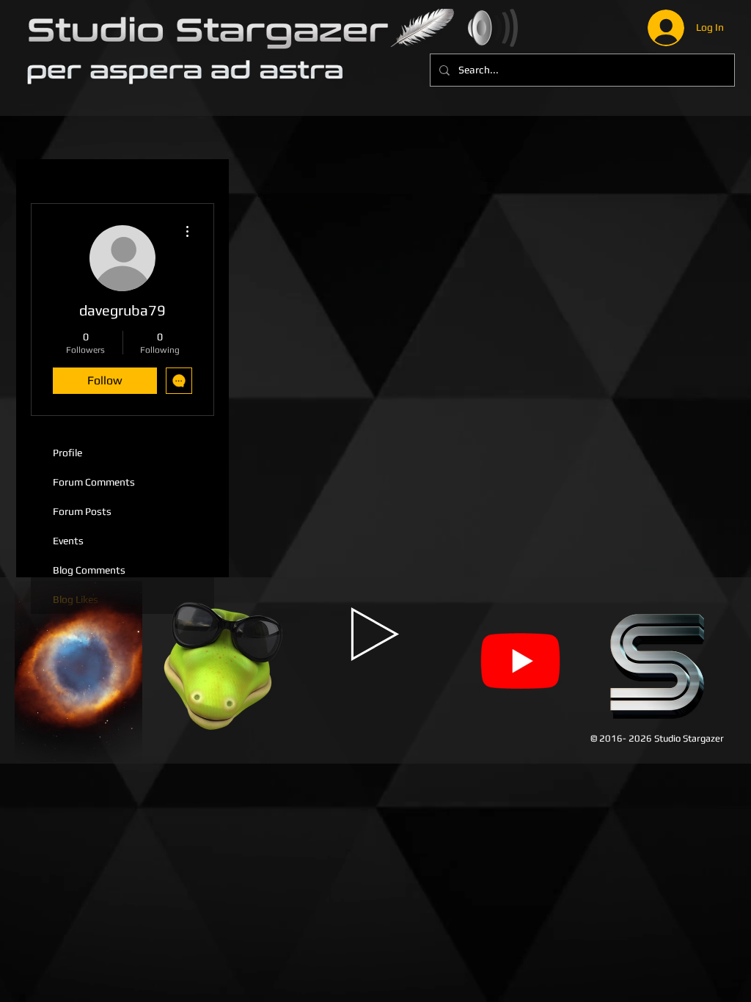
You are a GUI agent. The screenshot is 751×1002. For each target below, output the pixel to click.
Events (68, 540)
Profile (67, 452)
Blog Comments (89, 570)
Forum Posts (82, 511)
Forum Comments (94, 482)
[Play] (375, 634)
